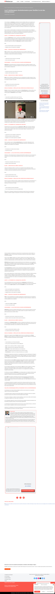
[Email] (24, 498)
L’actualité (21, 1)
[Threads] (40, 578)
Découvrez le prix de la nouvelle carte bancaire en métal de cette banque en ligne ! (20, 564)
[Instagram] (38, 578)
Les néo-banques (12, 14)
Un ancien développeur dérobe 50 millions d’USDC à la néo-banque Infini (44, 107)
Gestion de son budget (45, 1)
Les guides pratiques (8, 577)
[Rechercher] (49, 1)
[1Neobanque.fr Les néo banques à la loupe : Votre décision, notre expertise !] (9, 1)
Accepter (37, 591)
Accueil (18, 1)
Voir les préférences (50, 591)
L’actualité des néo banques (10, 7)
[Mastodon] (44, 578)
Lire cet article (7, 569)
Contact (6, 580)
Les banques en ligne (8, 579)
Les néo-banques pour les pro (36, 1)
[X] (20, 498)
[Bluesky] (42, 578)
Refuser (43, 591)
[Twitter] (34, 578)
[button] (53, 584)
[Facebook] (17, 498)
